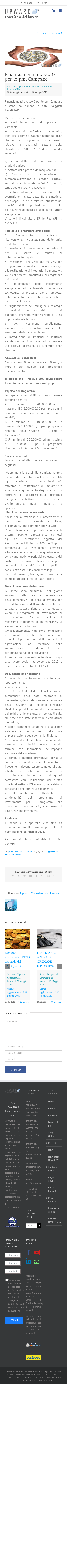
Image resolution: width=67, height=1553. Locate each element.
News (51, 1149)
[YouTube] (37, 1252)
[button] (7, 966)
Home (51, 1101)
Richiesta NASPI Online (54, 1220)
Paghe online (51, 1179)
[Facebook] (28, 1252)
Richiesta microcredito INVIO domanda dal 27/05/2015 (17, 974)
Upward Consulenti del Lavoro (19, 851)
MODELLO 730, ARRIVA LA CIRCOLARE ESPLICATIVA (48, 974)
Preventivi (53, 1142)
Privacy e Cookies (52, 1199)
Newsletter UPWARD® (53, 1158)
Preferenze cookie (53, 1210)
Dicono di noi (53, 1124)
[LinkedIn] (28, 1261)
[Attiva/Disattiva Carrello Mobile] (53, 10)
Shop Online (51, 1134)
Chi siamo (53, 1115)
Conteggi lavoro (52, 1169)
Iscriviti (14, 1320)
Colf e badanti (52, 1189)
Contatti (52, 1108)
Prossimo (55, 32)
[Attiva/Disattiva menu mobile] (60, 10)
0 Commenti (17, 854)
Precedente (42, 32)
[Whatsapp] (36, 1261)
